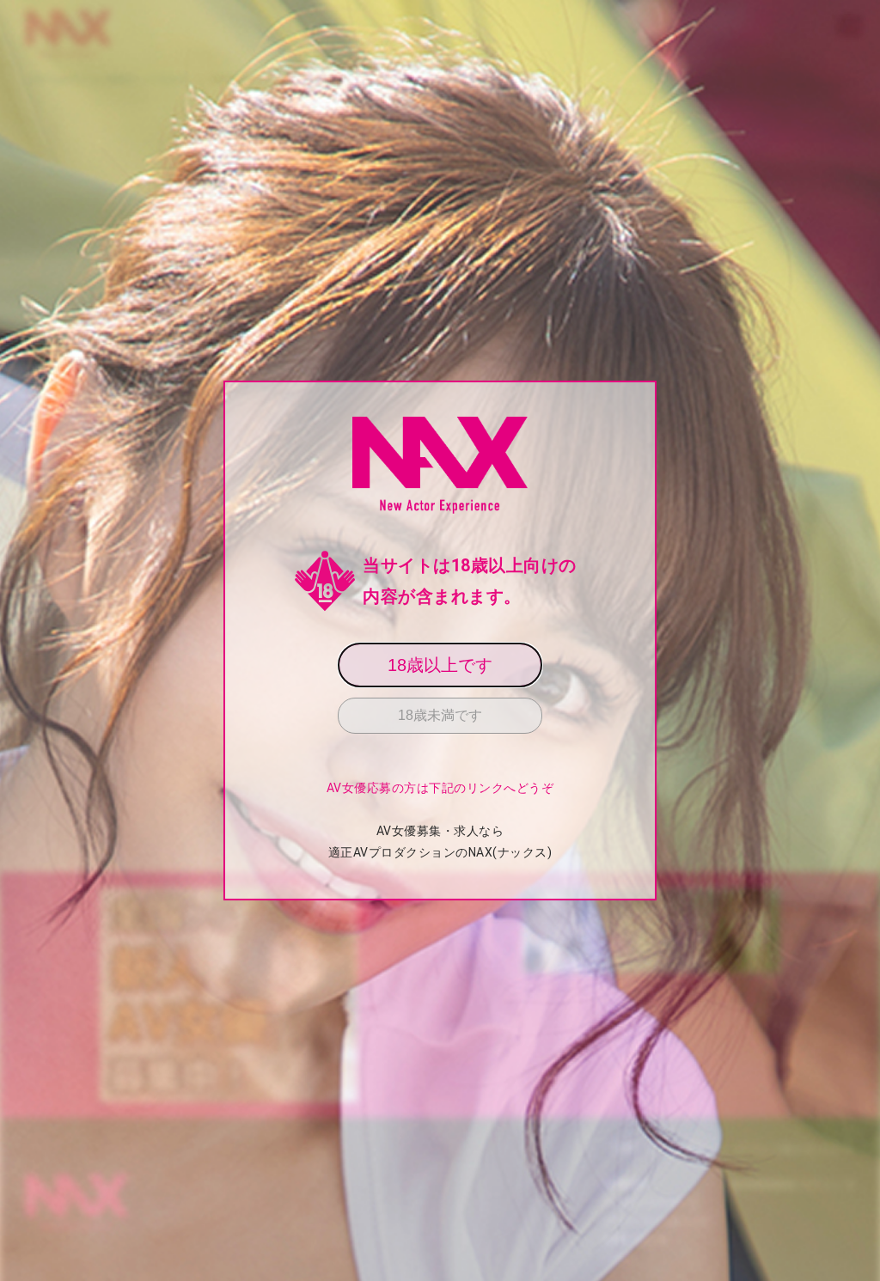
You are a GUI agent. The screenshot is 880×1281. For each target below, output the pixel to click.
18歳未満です (440, 715)
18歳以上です (440, 665)
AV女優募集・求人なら (440, 831)
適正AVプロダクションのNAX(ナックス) (440, 852)
